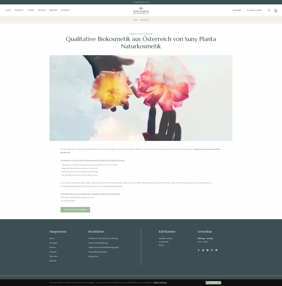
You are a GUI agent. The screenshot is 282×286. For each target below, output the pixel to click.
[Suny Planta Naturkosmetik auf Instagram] (212, 250)
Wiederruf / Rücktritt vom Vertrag (103, 238)
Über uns (53, 256)
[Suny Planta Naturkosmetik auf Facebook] (199, 250)
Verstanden (213, 282)
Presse (161, 245)
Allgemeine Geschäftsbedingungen (104, 247)
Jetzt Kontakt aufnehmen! (75, 210)
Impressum (93, 256)
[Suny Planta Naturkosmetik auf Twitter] (203, 250)
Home (135, 20)
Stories (52, 247)
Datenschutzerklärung (98, 243)
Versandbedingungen (98, 252)
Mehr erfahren (160, 283)
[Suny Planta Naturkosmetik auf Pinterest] (207, 250)
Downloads (164, 242)
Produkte (53, 243)
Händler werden (166, 238)
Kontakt (53, 261)
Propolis (53, 252)
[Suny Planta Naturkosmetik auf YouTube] (216, 250)
